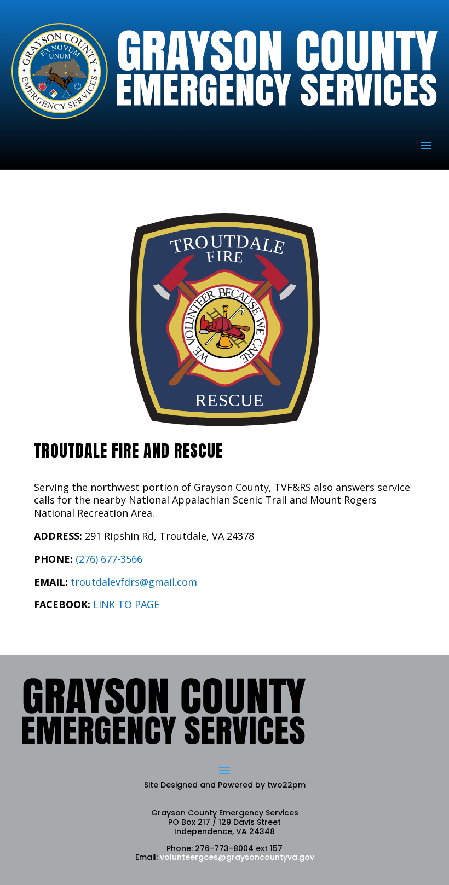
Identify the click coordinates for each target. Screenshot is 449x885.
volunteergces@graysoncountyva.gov (237, 857)
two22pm (286, 784)
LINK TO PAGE (126, 604)
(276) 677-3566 (109, 558)
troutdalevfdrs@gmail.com (134, 581)
